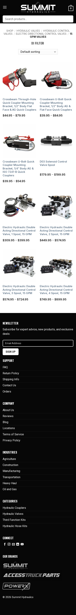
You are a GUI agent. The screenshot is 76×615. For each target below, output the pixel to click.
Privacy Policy (11, 440)
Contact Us (9, 385)
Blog (5, 422)
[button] (5, 7)
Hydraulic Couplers (14, 507)
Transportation (11, 477)
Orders (7, 391)
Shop (9, 30)
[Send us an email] (13, 544)
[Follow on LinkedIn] (17, 544)
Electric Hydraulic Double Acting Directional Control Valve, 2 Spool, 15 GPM (56, 231)
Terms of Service (13, 434)
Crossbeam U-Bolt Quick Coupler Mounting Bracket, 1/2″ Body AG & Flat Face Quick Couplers (56, 104)
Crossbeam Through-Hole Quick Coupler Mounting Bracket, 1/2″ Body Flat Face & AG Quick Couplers (19, 104)
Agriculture (9, 459)
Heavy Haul (10, 483)
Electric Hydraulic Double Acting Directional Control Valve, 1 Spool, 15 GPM (19, 231)
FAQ (5, 367)
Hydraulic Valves (28, 30)
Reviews (8, 416)
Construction (10, 465)
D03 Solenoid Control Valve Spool (53, 163)
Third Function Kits (14, 520)
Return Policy (11, 373)
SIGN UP (11, 351)
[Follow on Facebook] (4, 544)
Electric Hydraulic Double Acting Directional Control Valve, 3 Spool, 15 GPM (19, 289)
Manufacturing (11, 471)
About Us (8, 410)
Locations (9, 428)
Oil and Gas (10, 489)
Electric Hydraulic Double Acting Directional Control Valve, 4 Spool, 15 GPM (56, 289)
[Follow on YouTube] (22, 544)
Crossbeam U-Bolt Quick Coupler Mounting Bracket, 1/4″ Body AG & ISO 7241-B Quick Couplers (18, 168)
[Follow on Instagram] (9, 544)
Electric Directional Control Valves (41, 33)
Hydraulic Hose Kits (15, 526)
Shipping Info (11, 379)
